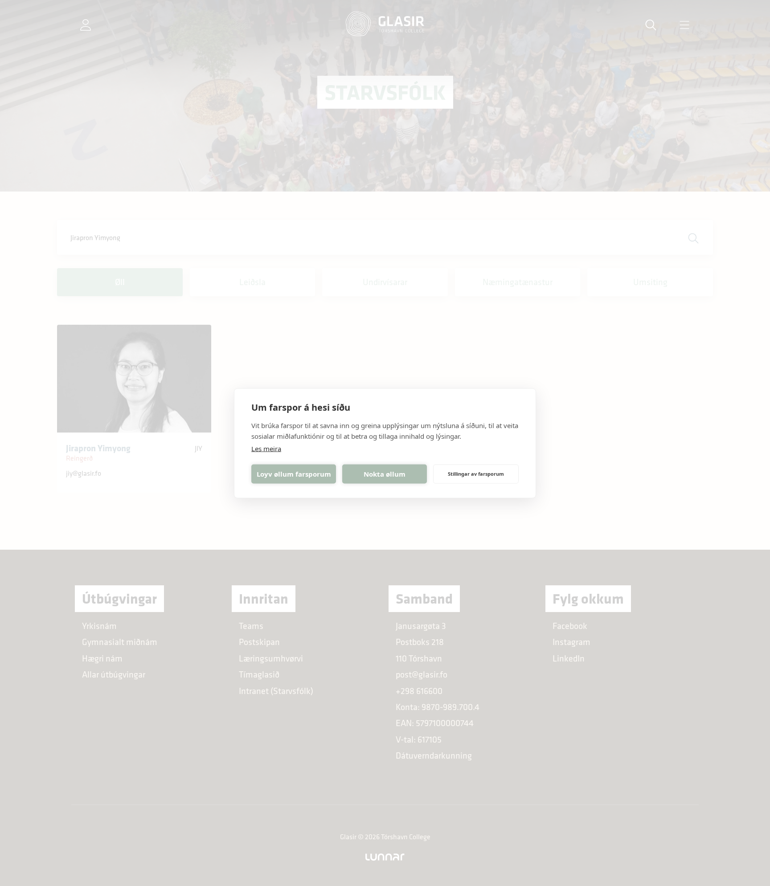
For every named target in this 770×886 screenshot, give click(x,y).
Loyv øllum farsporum (294, 474)
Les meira (266, 448)
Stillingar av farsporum (476, 473)
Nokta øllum (384, 474)
